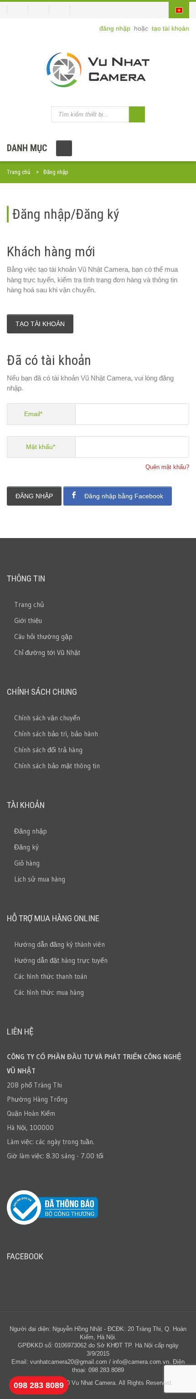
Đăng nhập (34, 496)
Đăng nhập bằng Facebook (123, 496)
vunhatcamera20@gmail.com (68, 1361)
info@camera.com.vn (141, 1361)
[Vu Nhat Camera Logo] (98, 70)
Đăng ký (26, 847)
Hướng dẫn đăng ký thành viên (59, 944)
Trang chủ (18, 172)
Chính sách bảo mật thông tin (57, 765)
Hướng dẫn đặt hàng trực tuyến (61, 960)
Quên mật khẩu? (167, 467)
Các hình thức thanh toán (50, 976)
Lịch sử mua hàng (39, 879)
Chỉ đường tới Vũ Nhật (47, 652)
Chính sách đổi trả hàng (48, 749)
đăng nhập (115, 28)
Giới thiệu (28, 620)
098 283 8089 (39, 1385)
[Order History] (42, 10)
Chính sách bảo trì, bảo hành (56, 733)
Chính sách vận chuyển (47, 717)
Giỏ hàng (27, 863)
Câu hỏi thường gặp (43, 636)
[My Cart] (63, 10)
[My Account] (17, 10)
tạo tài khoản (170, 28)
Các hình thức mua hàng (49, 992)
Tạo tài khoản (40, 323)
